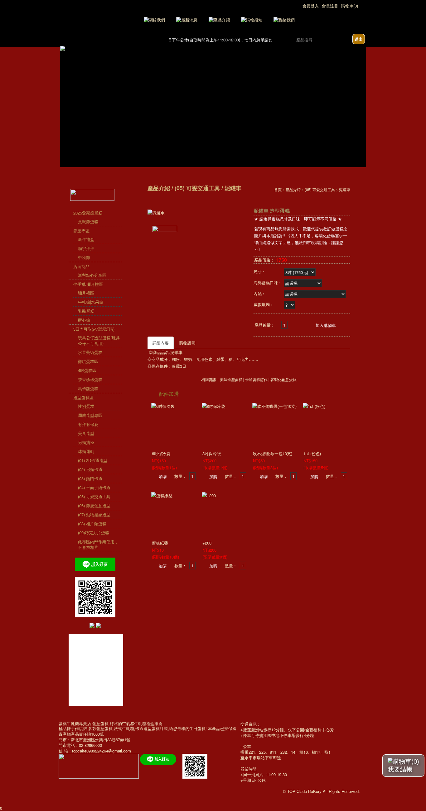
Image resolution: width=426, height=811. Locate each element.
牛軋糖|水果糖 (90, 302)
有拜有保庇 (88, 424)
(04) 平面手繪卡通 (94, 487)
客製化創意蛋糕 (283, 380)
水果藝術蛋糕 (90, 352)
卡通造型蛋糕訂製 (151, 728)
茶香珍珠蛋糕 (90, 379)
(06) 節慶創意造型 (94, 505)
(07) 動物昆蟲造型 (94, 514)
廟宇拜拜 (86, 248)
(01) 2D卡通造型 (92, 460)
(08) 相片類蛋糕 (92, 523)
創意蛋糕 (104, 728)
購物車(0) (349, 6)
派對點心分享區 (92, 275)
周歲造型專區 (90, 415)
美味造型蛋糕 (231, 380)
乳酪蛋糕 (86, 311)
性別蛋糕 (86, 406)
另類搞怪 (86, 442)
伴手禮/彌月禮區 (88, 284)
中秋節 (84, 257)
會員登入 (311, 6)
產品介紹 (293, 189)
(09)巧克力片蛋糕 (93, 532)
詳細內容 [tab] (160, 343)
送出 (359, 39)
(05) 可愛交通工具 (94, 496)
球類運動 (86, 451)
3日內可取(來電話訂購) (93, 329)
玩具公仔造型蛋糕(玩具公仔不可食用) (99, 340)
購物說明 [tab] (187, 343)
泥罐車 (344, 189)
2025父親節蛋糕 (87, 213)
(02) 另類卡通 (90, 469)
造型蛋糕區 (83, 397)
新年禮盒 (86, 239)
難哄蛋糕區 (88, 361)
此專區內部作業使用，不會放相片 (98, 544)
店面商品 (81, 266)
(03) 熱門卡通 (90, 478)
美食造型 (86, 433)
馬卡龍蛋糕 (88, 388)
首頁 (278, 189)
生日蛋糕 (197, 728)
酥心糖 (84, 320)
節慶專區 (81, 230)
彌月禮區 (86, 293)
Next (361, 88)
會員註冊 (330, 6)
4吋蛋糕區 (87, 370)
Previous (64, 88)
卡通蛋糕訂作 (256, 380)
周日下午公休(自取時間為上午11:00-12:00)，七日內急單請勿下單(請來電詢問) (229, 40)
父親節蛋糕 (88, 221)
